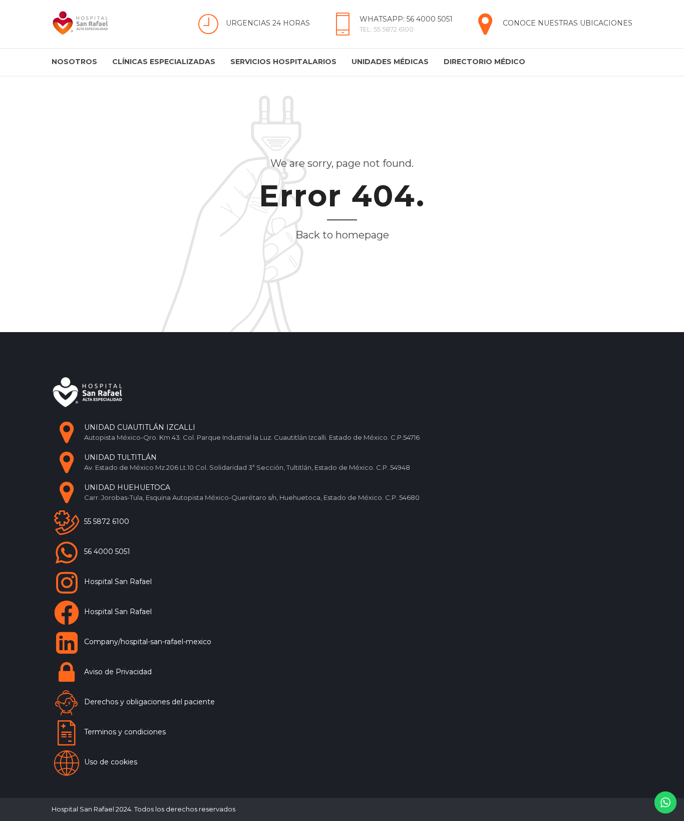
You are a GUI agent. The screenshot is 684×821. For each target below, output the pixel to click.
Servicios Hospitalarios (283, 61)
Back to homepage (342, 235)
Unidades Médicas (390, 61)
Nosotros (74, 61)
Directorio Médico (484, 61)
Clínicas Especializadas (163, 61)
